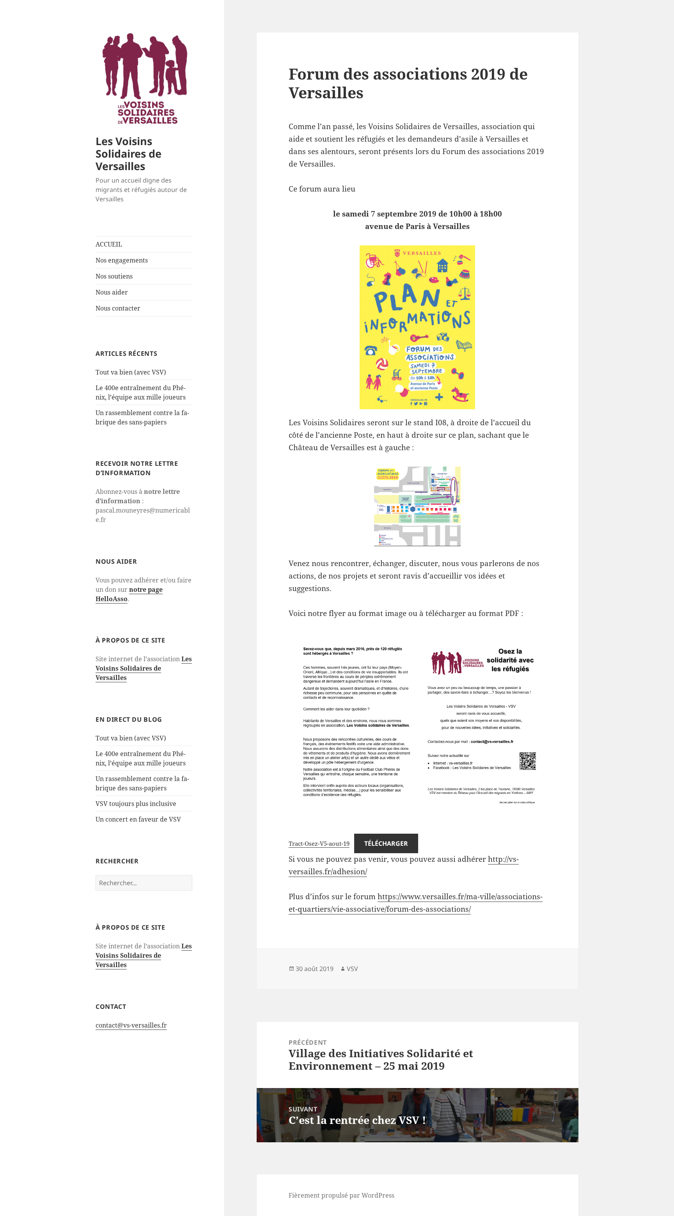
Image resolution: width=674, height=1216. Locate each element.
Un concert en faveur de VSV (138, 819)
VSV (352, 968)
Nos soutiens (114, 276)
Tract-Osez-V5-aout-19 (319, 843)
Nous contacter (118, 308)
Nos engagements (122, 260)
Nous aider (112, 292)
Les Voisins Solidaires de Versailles (128, 153)
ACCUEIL (109, 244)
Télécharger (386, 843)
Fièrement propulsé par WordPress (341, 1195)
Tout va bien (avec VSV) (131, 372)
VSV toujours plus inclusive (136, 803)
